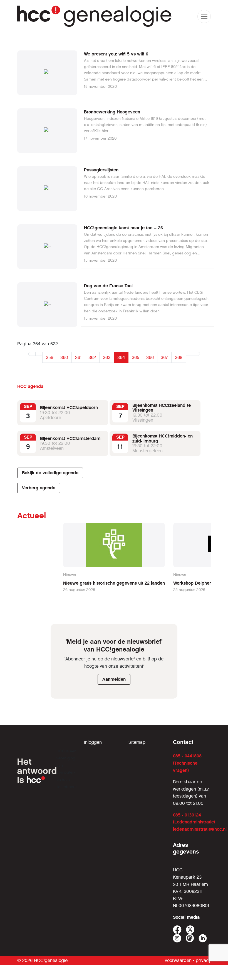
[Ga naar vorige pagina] (39, 354)
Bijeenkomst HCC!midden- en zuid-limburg (162, 438)
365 (135, 357)
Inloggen (93, 742)
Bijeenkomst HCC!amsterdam (70, 438)
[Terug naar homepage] (94, 16)
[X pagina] (190, 929)
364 (121, 357)
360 (64, 357)
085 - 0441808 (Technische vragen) (187, 763)
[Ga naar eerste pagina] (32, 354)
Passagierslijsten (101, 169)
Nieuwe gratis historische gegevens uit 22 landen (114, 583)
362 (92, 357)
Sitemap (136, 742)
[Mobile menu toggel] (204, 16)
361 (78, 357)
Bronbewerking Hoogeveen (112, 112)
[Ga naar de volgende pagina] (189, 354)
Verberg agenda (38, 487)
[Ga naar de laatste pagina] (196, 354)
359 (49, 357)
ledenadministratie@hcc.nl (200, 829)
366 (150, 357)
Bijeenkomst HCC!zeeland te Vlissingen (161, 408)
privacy (203, 960)
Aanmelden (114, 679)
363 (106, 357)
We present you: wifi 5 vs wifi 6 (116, 54)
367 (164, 357)
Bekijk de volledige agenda (50, 472)
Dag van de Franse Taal (108, 285)
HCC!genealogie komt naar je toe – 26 (123, 227)
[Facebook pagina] (177, 929)
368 (178, 357)
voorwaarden (178, 960)
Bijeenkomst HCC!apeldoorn (69, 407)
